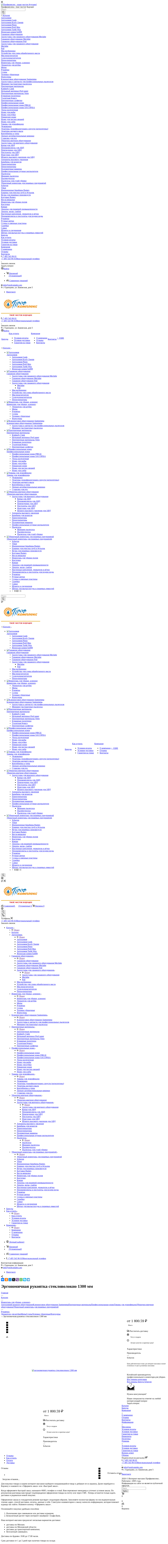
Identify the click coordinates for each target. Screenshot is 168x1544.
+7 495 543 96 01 (9, 256)
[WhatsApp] (21, 1279)
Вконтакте (11, 292)
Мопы (23, 1314)
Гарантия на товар (130, 1434)
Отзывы (10, 1456)
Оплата (9, 1460)
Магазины (126, 1427)
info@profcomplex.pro (12, 285)
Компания (16, 1230)
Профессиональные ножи (28, 1053)
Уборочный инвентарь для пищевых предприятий (39, 1157)
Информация (127, 1422)
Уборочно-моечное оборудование (32, 1100)
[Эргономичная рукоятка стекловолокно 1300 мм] (61, 1370)
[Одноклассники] (6, 1279)
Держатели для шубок (11, 1314)
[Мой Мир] (10, 1279)
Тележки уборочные (41, 1314)
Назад (16, 930)
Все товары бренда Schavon (139, 1382)
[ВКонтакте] (2, 1279)
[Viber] (17, 1279)
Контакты (126, 1420)
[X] (13, 1279)
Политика (126, 1439)
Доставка (10, 1463)
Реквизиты (126, 1436)
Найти (125, 1491)
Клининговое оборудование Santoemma (34, 1020)
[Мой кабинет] (2, 878)
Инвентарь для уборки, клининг (31, 998)
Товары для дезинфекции (28, 1079)
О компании (127, 1415)
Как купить (17, 1216)
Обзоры (125, 1455)
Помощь (125, 1441)
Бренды (125, 1408)
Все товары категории (137, 1379)
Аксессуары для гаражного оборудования (40, 975)
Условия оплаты (129, 1429)
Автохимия (22, 939)
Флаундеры (55, 1314)
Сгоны (29, 1314)
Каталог (15, 932)
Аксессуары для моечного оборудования (40, 1107)
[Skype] (24, 1279)
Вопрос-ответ (128, 1453)
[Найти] (3, 12)
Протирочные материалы (28, 1031)
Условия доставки (130, 1431)
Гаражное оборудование (27, 961)
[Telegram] (28, 1279)
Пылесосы (26, 1142)
